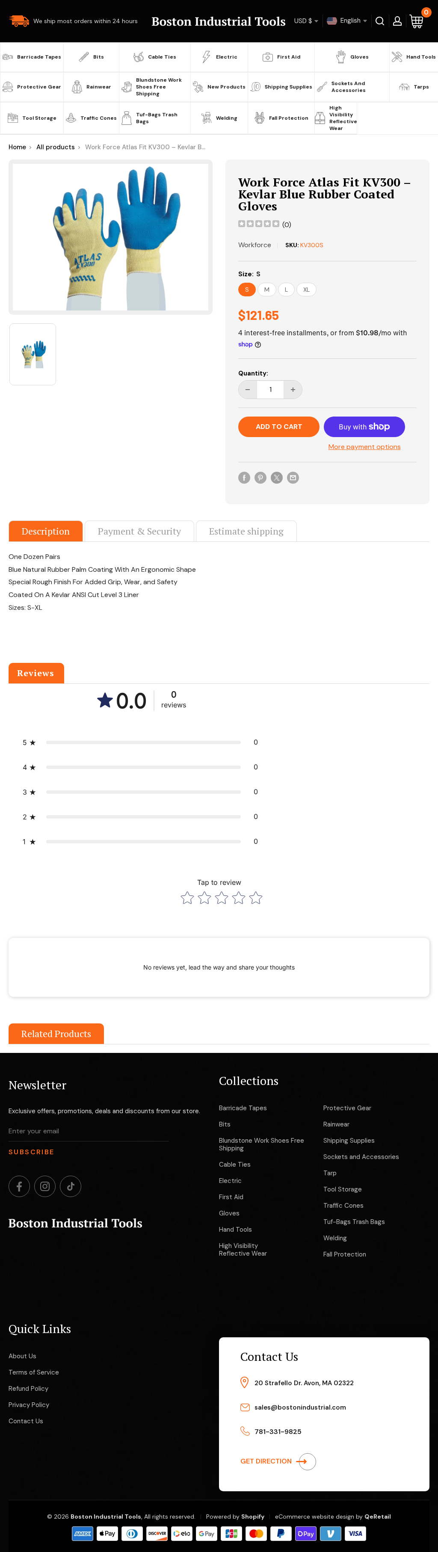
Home (17, 147)
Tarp (330, 1173)
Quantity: (253, 373)
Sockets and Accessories (348, 87)
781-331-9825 (278, 1431)
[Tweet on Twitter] (277, 477)
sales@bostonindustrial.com (300, 1407)
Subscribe (32, 1151)
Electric (226, 56)
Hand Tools (421, 56)
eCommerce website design (314, 1516)
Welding (226, 118)
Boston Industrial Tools (106, 1516)
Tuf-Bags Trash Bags (157, 118)
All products (55, 147)
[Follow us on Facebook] (19, 1186)
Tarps (421, 86)
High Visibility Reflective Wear (342, 118)
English (350, 20)
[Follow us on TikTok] (70, 1186)
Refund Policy (28, 1388)
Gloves (359, 56)
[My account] (397, 21)
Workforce (254, 244)
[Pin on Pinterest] (260, 477)
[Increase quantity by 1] (293, 390)
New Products (226, 86)
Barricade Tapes (39, 56)
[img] (258, 224)
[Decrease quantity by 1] (248, 390)
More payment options (364, 446)
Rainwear (98, 86)
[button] (140, 742)
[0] (416, 21)
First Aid (288, 56)
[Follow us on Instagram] (45, 1186)
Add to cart (279, 426)
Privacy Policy (29, 1405)
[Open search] (380, 21)
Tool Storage (39, 118)
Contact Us (26, 1421)
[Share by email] (293, 477)
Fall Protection (288, 118)
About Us (22, 1356)
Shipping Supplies (288, 86)
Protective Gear (39, 86)
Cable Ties (162, 56)
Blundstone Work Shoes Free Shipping (159, 87)
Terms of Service (34, 1372)
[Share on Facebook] (244, 477)
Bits (98, 56)
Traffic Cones (98, 118)
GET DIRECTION (266, 1461)
